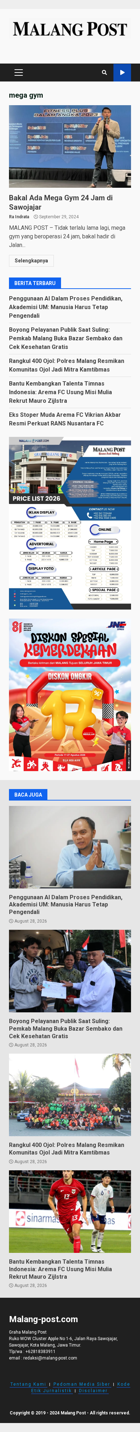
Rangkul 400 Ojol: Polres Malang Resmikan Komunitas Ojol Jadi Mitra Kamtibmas (70, 1095)
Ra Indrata (19, 216)
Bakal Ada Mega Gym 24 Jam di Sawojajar (70, 146)
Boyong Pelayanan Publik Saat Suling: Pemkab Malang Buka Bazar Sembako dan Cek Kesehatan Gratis (65, 338)
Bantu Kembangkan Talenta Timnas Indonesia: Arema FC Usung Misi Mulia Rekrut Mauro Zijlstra (60, 392)
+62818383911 (40, 1351)
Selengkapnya (31, 260)
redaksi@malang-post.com (50, 1358)
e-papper (122, 72)
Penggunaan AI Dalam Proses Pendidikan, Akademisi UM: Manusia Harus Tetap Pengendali (65, 307)
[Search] (104, 72)
